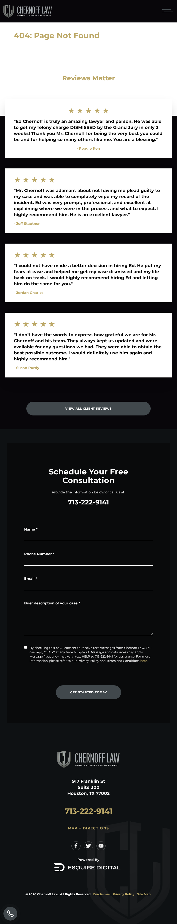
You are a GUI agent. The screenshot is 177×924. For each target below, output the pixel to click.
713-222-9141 (88, 502)
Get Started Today (88, 692)
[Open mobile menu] (166, 11)
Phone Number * (39, 554)
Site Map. (144, 894)
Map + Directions (88, 828)
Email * (30, 579)
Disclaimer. (102, 894)
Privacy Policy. (124, 894)
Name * (31, 529)
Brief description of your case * (52, 603)
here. (144, 661)
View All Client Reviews (88, 408)
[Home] (27, 11)
